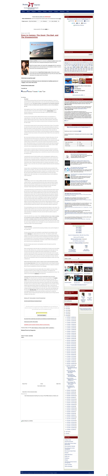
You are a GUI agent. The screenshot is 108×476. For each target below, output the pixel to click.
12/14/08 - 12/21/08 (71, 319)
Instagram (84, 23)
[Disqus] (41, 360)
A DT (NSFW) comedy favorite (79, 241)
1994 (68, 67)
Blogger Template (54, 472)
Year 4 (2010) (78, 232)
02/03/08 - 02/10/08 (71, 422)
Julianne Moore (50, 110)
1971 (75, 63)
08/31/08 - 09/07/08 (71, 345)
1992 (87, 65)
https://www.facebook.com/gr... (75, 193)
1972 (79, 63)
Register (34, 11)
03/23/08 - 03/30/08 (71, 409)
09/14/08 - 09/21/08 (71, 342)
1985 (86, 64)
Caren (66, 210)
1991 (83, 65)
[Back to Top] (107, 475)
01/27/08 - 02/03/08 (71, 424)
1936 (68, 62)
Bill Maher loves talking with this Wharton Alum (80, 160)
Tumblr (79, 23)
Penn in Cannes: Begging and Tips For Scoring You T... (71, 379)
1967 (91, 62)
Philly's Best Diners (68, 454)
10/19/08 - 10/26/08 (71, 333)
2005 (73, 69)
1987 (66, 65)
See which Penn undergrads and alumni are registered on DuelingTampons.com (40, 318)
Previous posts (27, 85)
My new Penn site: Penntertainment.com (79, 154)
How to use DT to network (79, 237)
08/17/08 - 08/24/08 (71, 349)
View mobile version (41, 385)
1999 (71, 68)
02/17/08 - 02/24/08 (71, 418)
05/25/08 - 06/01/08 (71, 393)
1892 (65, 62)
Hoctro (26, 335)
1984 (82, 64)
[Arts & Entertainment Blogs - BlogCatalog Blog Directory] (86, 309)
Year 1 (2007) (78, 227)
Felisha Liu (36, 327)
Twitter (40, 91)
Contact (56, 11)
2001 (81, 68)
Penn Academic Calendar (70, 446)
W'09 (47, 327)
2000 (76, 68)
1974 (85, 63)
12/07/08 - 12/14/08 (71, 320)
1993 (91, 65)
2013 (84, 71)
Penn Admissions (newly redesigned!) (70, 449)
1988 (69, 65)
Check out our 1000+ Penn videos (31, 321)
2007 (84, 69)
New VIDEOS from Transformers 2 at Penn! (71, 387)
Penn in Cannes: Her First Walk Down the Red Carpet (71, 371)
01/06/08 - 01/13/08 (71, 429)
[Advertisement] (68, 6)
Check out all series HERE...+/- (79, 95)
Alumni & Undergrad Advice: (78, 235)
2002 (86, 68)
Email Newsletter (79, 20)
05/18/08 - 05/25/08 (71, 395)
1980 (71, 64)
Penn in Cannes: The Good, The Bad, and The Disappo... (71, 383)
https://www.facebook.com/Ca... (71, 212)
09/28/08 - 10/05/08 (71, 338)
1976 (88, 63)
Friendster (35, 91)
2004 (68, 69)
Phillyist (66, 460)
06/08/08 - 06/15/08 (71, 390)
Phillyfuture (67, 458)
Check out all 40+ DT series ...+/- (41, 29)
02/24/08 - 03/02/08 (71, 417)
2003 (91, 68)
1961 (87, 62)
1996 (81, 67)
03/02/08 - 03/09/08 (71, 415)
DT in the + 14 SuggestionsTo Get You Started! (72, 250)
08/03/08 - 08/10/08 (71, 352)
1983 (78, 64)
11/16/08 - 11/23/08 (71, 326)
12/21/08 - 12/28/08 (71, 317)
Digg (44, 91)
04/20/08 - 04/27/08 (71, 402)
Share (22, 337)
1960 (84, 62)
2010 (70, 71)
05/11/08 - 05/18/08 (71, 397)
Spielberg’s (37, 273)
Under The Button (68, 464)
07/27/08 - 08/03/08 (71, 354)
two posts (50, 65)
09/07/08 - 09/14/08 (71, 343)
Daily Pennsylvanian (69, 441)
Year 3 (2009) (78, 230)
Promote (24, 13)
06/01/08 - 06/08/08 (71, 392)
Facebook (24, 91)
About (28, 11)
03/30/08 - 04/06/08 (71, 408)
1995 (74, 67)
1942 (75, 62)
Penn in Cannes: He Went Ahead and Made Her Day (72, 367)
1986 (89, 64)
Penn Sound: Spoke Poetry (70, 451)
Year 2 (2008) (78, 229)
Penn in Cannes (42, 327)
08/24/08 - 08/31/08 (71, 347)
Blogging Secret (30, 472)
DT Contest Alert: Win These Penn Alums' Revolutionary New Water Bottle (79, 168)
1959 (81, 62)
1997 (89, 67)
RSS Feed (72, 20)
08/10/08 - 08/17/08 (71, 351)
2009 (33, 327)
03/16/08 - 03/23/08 (71, 411)
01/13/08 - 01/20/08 (71, 427)
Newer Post (24, 383)
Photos (45, 11)
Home (23, 11)
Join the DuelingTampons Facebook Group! (33, 300)
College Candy (68, 439)
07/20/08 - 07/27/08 (71, 356)
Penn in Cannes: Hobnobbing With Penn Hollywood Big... (72, 375)
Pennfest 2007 (77, 282)
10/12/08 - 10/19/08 (71, 335)
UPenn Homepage (68, 466)
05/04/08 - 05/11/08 (71, 399)
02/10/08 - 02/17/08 (71, 420)
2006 (79, 69)
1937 (71, 62)
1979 (67, 64)
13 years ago (73, 200)
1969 (69, 63)
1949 (78, 62)
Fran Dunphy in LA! (88, 282)
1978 (92, 63)
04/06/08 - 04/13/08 (71, 406)
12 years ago (73, 195)
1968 (66, 63)
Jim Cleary (67, 193)
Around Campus (68, 282)
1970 (72, 63)
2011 (75, 71)
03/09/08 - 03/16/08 (71, 413)
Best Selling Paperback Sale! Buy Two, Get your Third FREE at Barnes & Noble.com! (41, 395)
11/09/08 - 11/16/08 (71, 327)
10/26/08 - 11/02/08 (71, 331)
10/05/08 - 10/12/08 (71, 336)
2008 (89, 69)
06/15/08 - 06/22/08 (71, 365)
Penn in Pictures (87, 273)
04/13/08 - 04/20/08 (71, 404)
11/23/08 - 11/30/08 (71, 324)
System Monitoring (42, 472)
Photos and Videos (79, 242)
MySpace (30, 91)
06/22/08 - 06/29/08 (71, 363)
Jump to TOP (91, 472)
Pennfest (66, 452)
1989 (73, 65)
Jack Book (31, 335)
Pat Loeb (66, 203)
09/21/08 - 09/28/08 (71, 340)
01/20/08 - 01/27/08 (71, 425)
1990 (78, 65)
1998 (66, 68)
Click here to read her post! (28, 78)
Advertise (62, 11)
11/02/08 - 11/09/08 (71, 329)
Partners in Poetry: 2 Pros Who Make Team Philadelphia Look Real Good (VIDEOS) (79, 181)
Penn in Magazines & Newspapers (78, 274)
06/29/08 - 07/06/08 (71, 361)
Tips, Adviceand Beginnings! (86, 250)
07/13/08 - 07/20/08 (71, 358)
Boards (50, 11)
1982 (74, 64)
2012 (80, 71)
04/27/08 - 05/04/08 (71, 401)
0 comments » (51, 327)
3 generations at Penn (82, 108)
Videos (39, 11)
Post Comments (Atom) (32, 391)
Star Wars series (33, 289)
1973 (82, 63)
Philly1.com (67, 456)
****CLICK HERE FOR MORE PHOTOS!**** (78, 284)
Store (68, 11)
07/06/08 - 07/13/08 (71, 359)
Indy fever (30, 233)
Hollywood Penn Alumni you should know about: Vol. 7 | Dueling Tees (76, 207)
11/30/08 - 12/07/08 (71, 322)
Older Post (58, 383)
